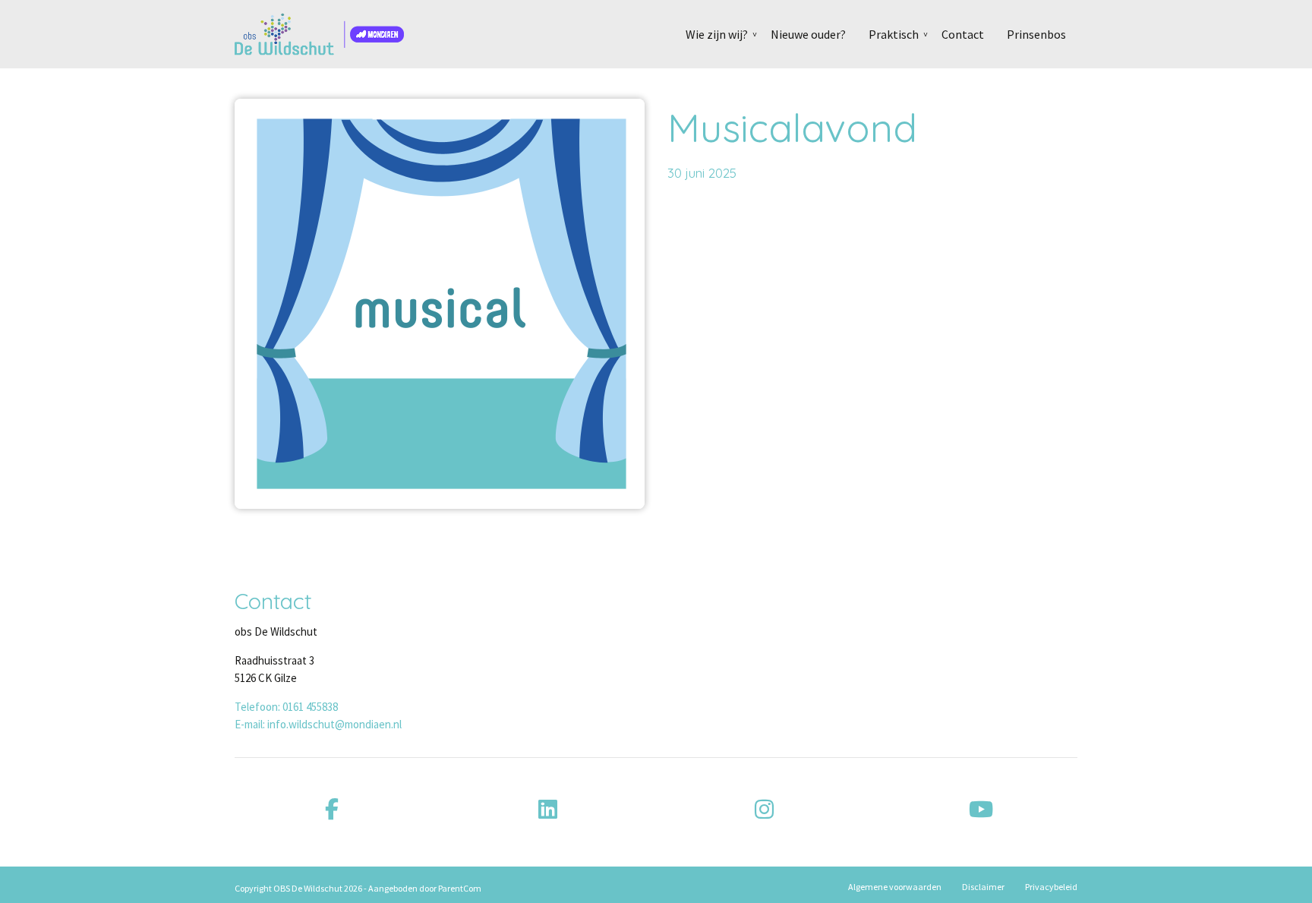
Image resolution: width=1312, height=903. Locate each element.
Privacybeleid (1051, 886)
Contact (962, 34)
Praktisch (894, 34)
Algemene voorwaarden (894, 886)
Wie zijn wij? (717, 34)
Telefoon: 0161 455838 (286, 706)
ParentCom (459, 888)
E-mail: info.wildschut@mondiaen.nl (318, 724)
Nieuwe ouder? (808, 34)
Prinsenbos (1036, 34)
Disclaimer (983, 886)
